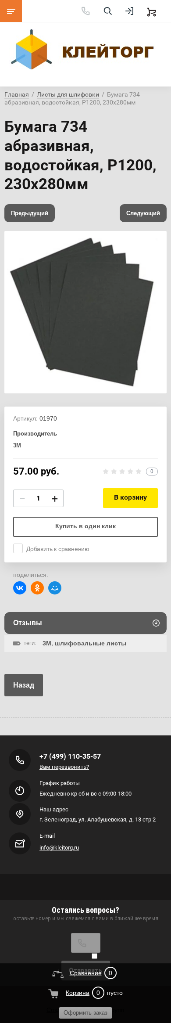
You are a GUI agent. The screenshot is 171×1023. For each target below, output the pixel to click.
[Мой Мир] (54, 587)
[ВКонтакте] (19, 587)
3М (17, 445)
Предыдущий (29, 213)
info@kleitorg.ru (59, 847)
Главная (16, 94)
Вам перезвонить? (64, 767)
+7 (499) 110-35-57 (70, 756)
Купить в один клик (85, 526)
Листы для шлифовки (68, 94)
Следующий (143, 213)
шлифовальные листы (90, 643)
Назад (23, 685)
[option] (85, 312)
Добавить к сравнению (57, 548)
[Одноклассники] (37, 587)
